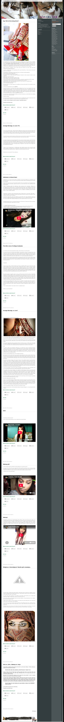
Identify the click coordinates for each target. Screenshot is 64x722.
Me (38, 30)
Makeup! (5, 517)
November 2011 (54, 41)
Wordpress (16, 718)
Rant (39, 33)
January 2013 (54, 37)
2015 (4, 410)
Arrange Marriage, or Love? (10, 310)
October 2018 (54, 29)
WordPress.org (54, 50)
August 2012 (54, 40)
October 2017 (54, 31)
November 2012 (54, 39)
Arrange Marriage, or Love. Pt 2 (11, 125)
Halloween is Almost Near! (10, 177)
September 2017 (55, 32)
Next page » (34, 711)
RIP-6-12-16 (40, 27)
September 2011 (55, 43)
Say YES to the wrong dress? (11, 21)
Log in (53, 48)
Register (53, 47)
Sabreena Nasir (6, 0)
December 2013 (54, 36)
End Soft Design (24, 718)
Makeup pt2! (6, 464)
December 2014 (54, 34)
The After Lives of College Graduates (13, 246)
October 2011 (54, 42)
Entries (54, 49)
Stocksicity (53, 53)
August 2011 (54, 44)
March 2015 (54, 33)
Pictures (39, 32)
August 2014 (54, 35)
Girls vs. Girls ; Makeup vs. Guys (12, 664)
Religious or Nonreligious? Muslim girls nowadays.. (17, 567)
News (39, 31)
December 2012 (54, 38)
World (39, 34)
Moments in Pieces (12, 14)
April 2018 (53, 30)
